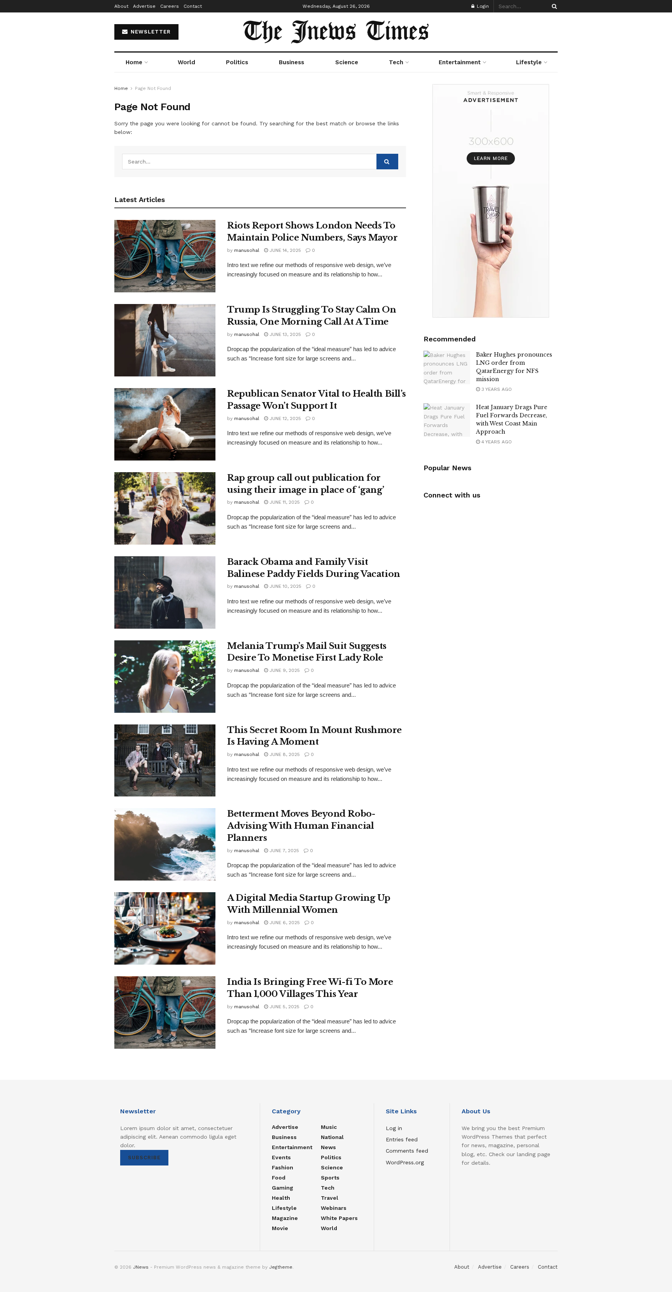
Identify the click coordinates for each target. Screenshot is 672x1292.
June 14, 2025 (284, 250)
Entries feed (402, 1139)
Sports (330, 1177)
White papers (339, 1218)
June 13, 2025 (284, 334)
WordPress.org (405, 1162)
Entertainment (460, 62)
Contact (193, 6)
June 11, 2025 (284, 502)
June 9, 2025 (284, 670)
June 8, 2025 (284, 754)
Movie (280, 1228)
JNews (141, 1267)
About (121, 6)
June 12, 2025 (284, 418)
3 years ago (496, 389)
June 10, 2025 (284, 586)
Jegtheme (280, 1267)
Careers (169, 6)
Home (134, 62)
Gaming (282, 1188)
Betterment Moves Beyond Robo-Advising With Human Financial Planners (301, 826)
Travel (329, 1198)
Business (291, 62)
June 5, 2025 (283, 1006)
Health (281, 1198)
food (278, 1177)
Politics (237, 62)
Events (281, 1157)
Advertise (144, 6)
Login (482, 6)
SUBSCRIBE (144, 1157)
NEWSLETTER (150, 32)
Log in (394, 1128)
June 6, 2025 (284, 922)
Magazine (285, 1218)
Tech (396, 62)
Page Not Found (153, 88)
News (328, 1147)
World (186, 62)
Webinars (333, 1208)
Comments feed (407, 1151)
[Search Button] (553, 6)
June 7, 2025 (283, 850)
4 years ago (496, 442)
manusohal (246, 250)
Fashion (282, 1167)
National (332, 1137)
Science (346, 62)
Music (329, 1127)
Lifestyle (529, 62)
